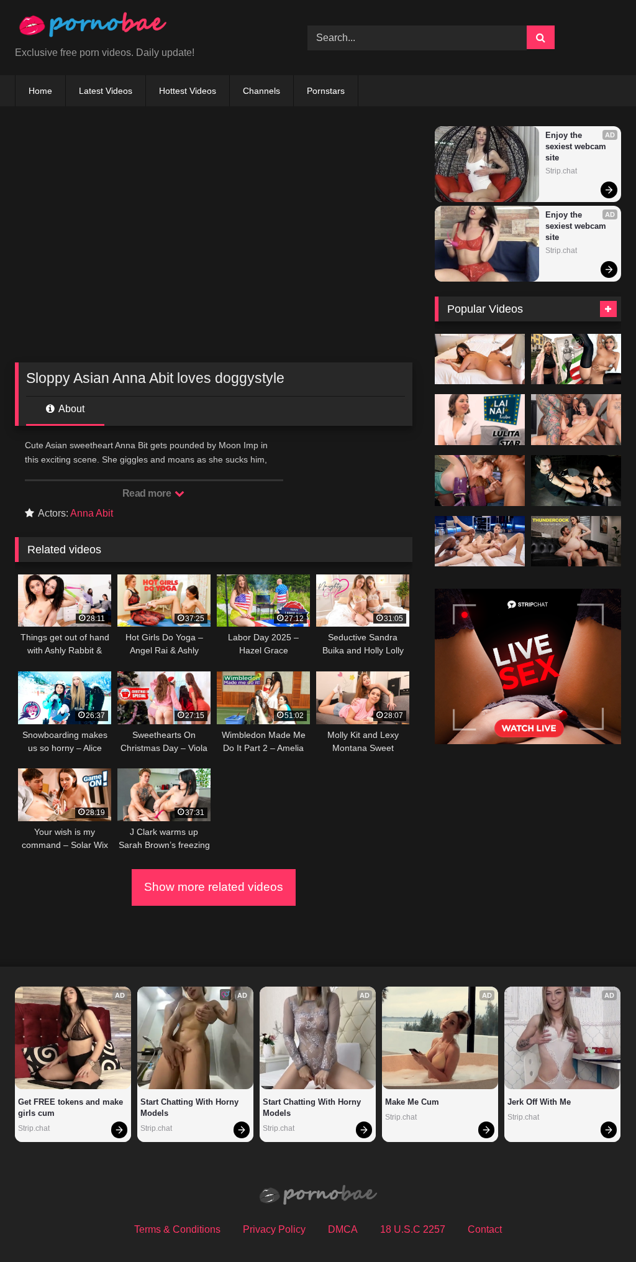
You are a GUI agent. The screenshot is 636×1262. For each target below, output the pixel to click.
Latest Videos (105, 91)
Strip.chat (561, 171)
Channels (261, 91)
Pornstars (326, 91)
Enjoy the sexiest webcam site (577, 146)
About (70, 408)
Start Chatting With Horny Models (190, 1107)
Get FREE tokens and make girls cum (71, 1107)
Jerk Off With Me (539, 1102)
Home (40, 91)
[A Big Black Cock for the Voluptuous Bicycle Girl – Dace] (480, 480)
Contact (485, 1229)
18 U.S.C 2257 (412, 1229)
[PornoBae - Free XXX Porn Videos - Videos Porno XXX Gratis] (142, 27)
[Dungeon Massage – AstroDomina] (576, 480)
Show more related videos (213, 886)
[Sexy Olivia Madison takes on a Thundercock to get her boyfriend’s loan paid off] (576, 541)
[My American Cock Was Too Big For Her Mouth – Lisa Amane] (576, 359)
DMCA (343, 1229)
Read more (147, 493)
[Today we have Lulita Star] (480, 419)
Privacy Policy (274, 1229)
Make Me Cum (412, 1102)
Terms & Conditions (177, 1229)
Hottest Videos (187, 91)
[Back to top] (597, 1225)
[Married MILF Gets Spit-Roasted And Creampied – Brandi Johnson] (480, 541)
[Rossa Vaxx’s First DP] (576, 419)
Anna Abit (91, 513)
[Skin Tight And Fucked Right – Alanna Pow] (480, 359)
